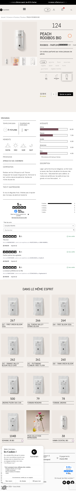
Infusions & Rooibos (13, 17)
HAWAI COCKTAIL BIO (60, 440)
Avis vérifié (72, 236)
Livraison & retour (46, 456)
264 (63, 320)
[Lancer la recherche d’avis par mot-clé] (74, 230)
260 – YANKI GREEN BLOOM (63, 363)
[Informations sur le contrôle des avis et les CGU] (28, 214)
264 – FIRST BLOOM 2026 (62, 324)
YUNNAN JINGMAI (59, 403)
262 (12, 359)
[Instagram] (68, 482)
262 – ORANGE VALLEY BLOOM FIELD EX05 (10, 364)
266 (38, 320)
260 (63, 359)
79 (38, 399)
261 (38, 359)
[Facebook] (64, 482)
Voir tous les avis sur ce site (19, 217)
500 (12, 399)
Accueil (3, 17)
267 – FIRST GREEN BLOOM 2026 (12, 325)
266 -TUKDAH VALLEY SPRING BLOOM (35, 325)
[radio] (46, 77)
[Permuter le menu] (24, 10)
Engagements (64, 456)
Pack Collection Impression (34, 437)
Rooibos (23, 17)
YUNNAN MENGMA (34, 403)
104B (13, 436)
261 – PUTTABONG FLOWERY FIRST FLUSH (36, 364)
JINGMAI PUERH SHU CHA (11, 403)
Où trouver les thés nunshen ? (64, 478)
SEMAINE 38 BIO (8, 440)
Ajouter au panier (65, 94)
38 (63, 436)
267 (12, 320)
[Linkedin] (72, 482)
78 (63, 399)
